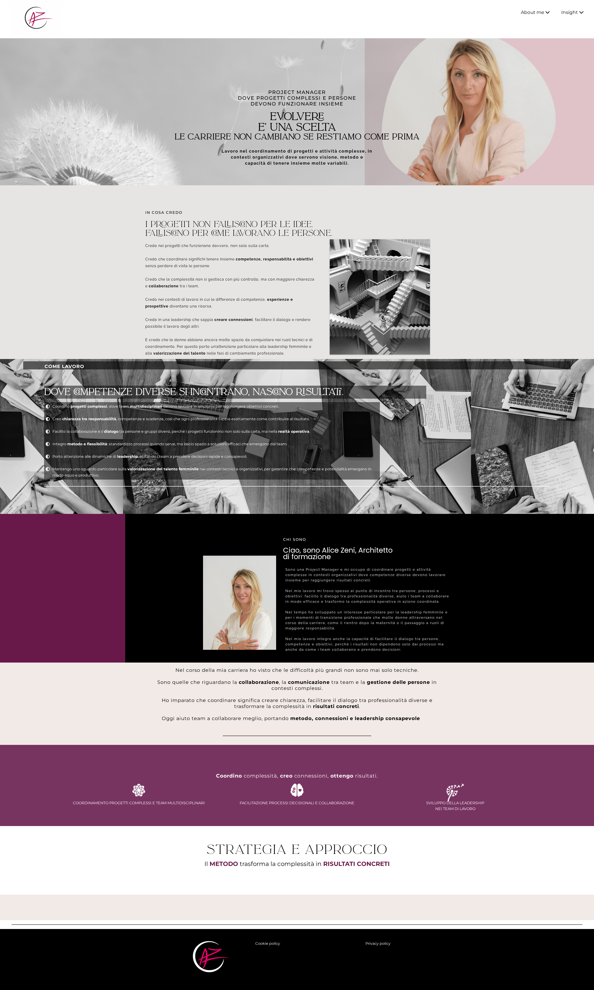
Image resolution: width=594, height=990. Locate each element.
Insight (569, 12)
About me (532, 12)
